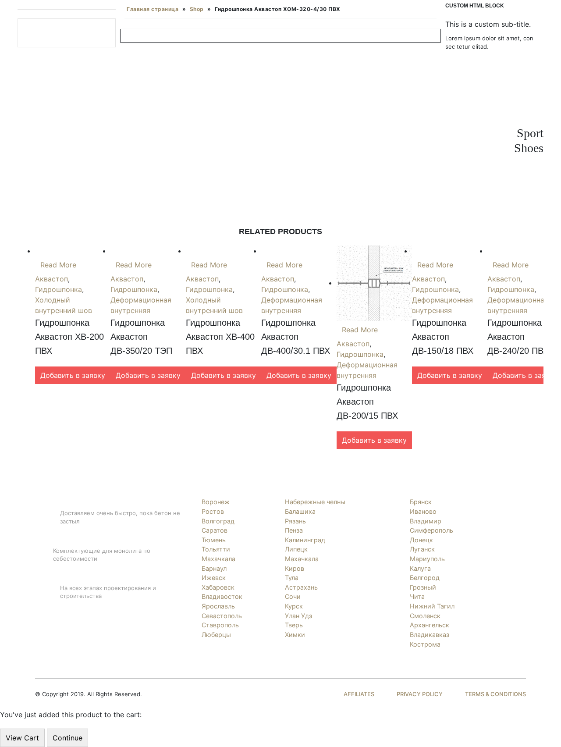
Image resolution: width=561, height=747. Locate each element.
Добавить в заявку (72, 375)
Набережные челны (315, 501)
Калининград (305, 540)
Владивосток (222, 596)
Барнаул (214, 568)
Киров (294, 568)
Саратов (214, 530)
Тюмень (214, 540)
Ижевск (214, 577)
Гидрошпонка (58, 289)
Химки (295, 634)
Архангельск (429, 625)
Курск (294, 606)
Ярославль (218, 606)
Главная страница (152, 9)
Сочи (293, 596)
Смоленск (425, 615)
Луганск (422, 549)
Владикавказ (429, 634)
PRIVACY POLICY (420, 693)
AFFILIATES (359, 693)
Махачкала (218, 558)
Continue (67, 737)
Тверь (294, 625)
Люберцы (216, 634)
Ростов (213, 511)
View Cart (22, 737)
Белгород (425, 577)
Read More (58, 264)
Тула (291, 577)
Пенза (294, 530)
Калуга (420, 568)
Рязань (295, 521)
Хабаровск (218, 587)
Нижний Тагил (432, 606)
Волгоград (218, 521)
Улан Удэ (298, 615)
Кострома (425, 644)
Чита (417, 596)
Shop (197, 9)
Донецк (421, 540)
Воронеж (216, 501)
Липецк (296, 549)
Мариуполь (427, 558)
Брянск (421, 501)
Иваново (423, 511)
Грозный (423, 587)
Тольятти (216, 549)
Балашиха (300, 511)
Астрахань (301, 587)
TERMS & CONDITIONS (495, 693)
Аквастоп (51, 278)
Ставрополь (220, 625)
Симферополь (431, 530)
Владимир (425, 521)
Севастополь (222, 615)
